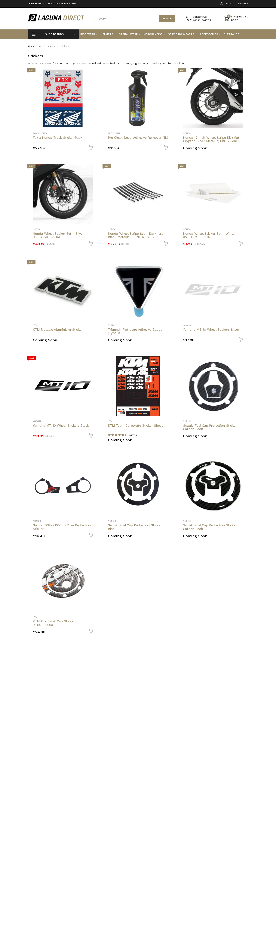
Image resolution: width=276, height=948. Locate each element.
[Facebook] (166, 493)
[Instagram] (174, 493)
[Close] (214, 433)
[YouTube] (181, 493)
